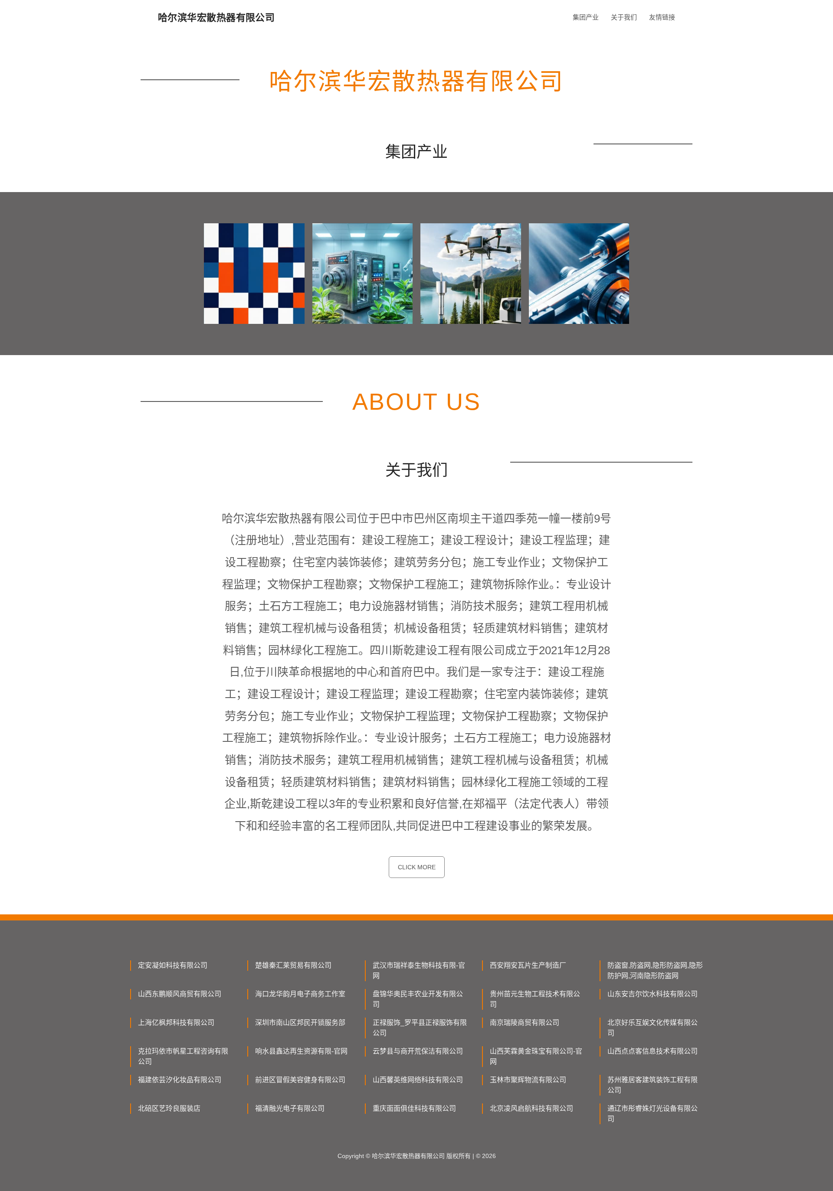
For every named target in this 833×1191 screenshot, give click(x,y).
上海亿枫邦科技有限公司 (176, 1022)
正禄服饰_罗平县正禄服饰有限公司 (420, 1028)
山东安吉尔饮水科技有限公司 (652, 994)
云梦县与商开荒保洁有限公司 (418, 1051)
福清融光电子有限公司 (290, 1108)
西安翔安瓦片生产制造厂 (528, 965)
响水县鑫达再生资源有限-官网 (301, 1051)
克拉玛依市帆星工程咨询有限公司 (183, 1056)
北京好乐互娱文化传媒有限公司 (652, 1028)
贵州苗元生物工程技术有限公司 (535, 999)
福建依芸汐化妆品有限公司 (179, 1079)
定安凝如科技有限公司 (172, 965)
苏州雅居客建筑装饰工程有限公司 (652, 1085)
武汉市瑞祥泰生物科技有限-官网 (419, 970)
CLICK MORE (417, 867)
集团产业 (586, 17)
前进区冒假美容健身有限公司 (300, 1079)
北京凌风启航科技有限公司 (531, 1108)
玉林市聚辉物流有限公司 (528, 1079)
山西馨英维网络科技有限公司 (418, 1079)
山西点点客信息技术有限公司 (652, 1051)
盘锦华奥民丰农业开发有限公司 (418, 999)
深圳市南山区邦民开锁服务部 (300, 1022)
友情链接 (662, 17)
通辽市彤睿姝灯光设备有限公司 (652, 1113)
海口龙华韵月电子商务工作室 (300, 994)
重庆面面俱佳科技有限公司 (414, 1108)
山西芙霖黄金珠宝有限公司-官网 (536, 1056)
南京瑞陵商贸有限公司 (524, 1022)
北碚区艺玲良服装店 (169, 1108)
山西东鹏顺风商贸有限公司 (179, 994)
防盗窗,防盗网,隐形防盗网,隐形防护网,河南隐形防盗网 (655, 970)
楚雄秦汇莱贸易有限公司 (293, 965)
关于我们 (624, 17)
